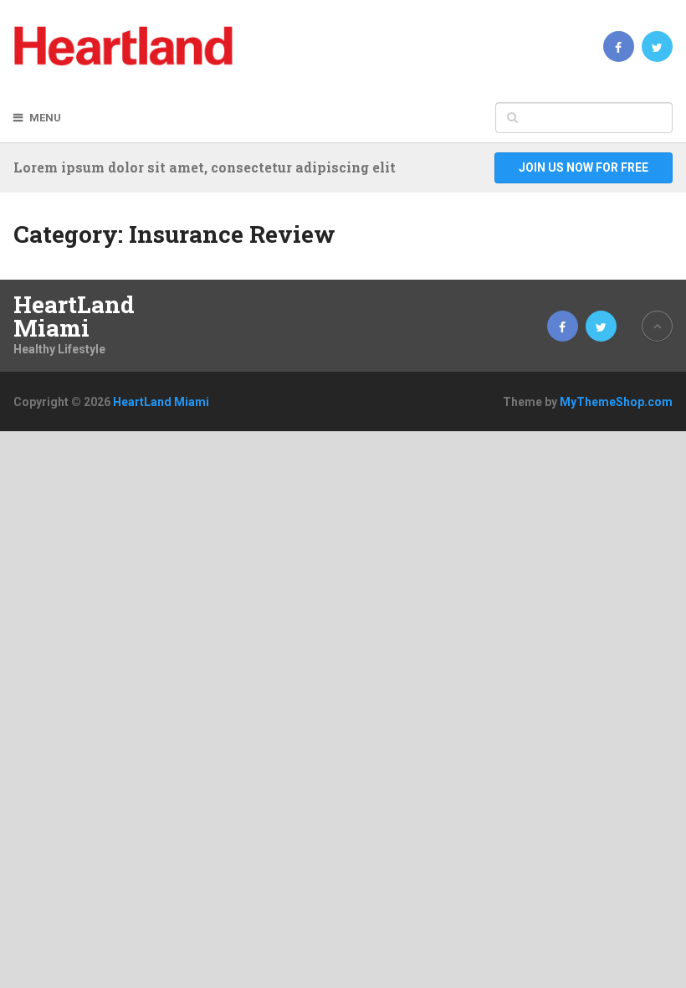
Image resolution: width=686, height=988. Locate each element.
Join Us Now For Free (583, 167)
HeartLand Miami (74, 316)
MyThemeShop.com (616, 402)
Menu (45, 117)
